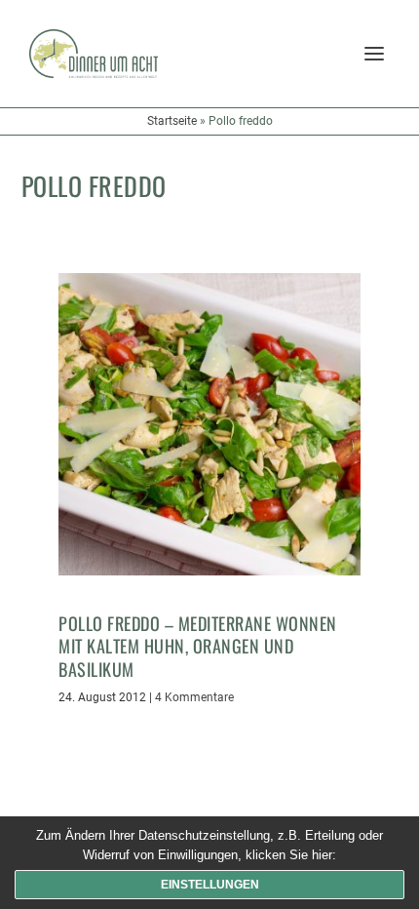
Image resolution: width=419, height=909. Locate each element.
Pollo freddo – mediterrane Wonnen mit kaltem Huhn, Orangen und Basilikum (197, 646)
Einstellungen (210, 884)
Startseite (172, 121)
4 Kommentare (194, 697)
